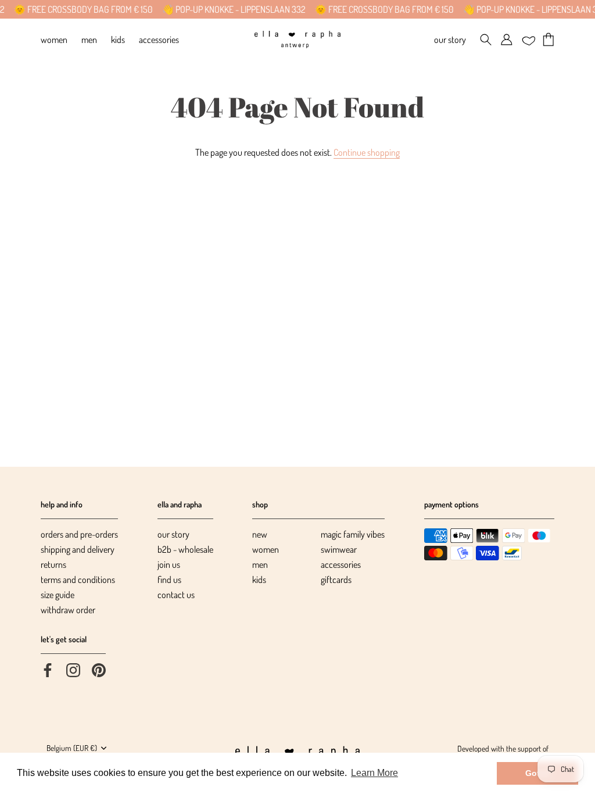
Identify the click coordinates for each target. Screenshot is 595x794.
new (259, 534)
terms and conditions (78, 579)
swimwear (339, 549)
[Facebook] (48, 669)
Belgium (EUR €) (71, 748)
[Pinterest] (99, 669)
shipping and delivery (77, 549)
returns (53, 564)
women (265, 549)
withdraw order (68, 610)
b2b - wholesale (185, 549)
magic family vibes (353, 534)
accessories (341, 564)
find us (169, 579)
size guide (57, 594)
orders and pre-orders (79, 534)
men (260, 564)
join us (168, 564)
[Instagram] (73, 669)
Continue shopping (367, 152)
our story (173, 534)
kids (259, 579)
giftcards (336, 579)
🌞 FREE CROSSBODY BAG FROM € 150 (76, 9)
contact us (176, 594)
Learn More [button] (374, 773)
